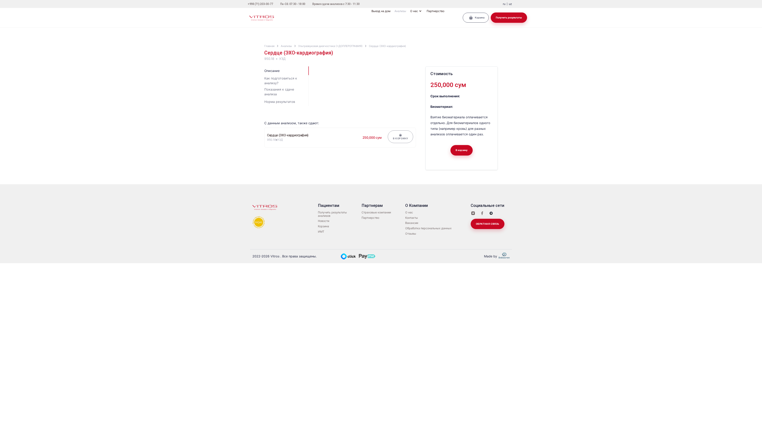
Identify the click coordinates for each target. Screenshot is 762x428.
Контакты (411, 217)
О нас (409, 212)
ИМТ (321, 231)
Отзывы (410, 233)
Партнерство (370, 217)
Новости (323, 221)
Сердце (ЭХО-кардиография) (387, 46)
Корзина (323, 226)
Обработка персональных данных (428, 228)
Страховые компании (376, 212)
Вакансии (411, 223)
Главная (269, 46)
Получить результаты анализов (332, 214)
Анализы (286, 46)
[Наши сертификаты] (258, 222)
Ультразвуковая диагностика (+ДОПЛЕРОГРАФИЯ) (330, 46)
